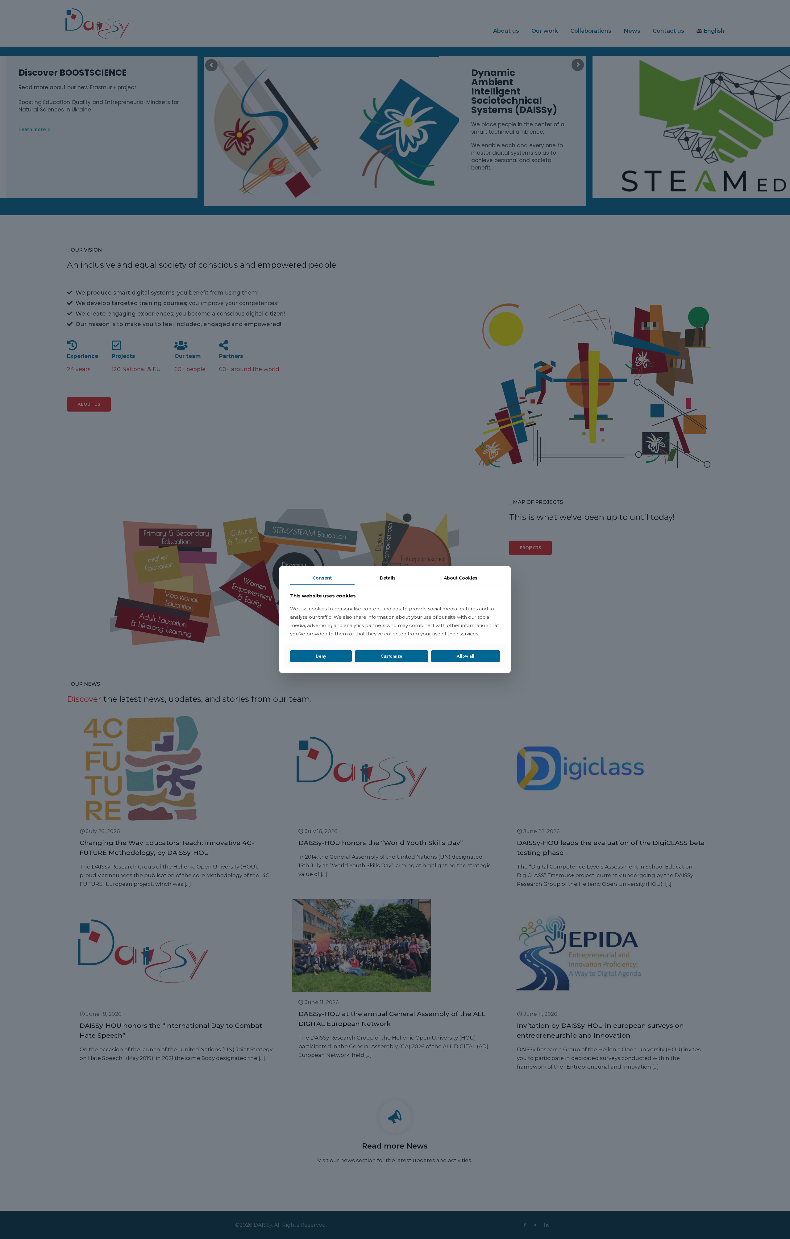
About (460, 577)
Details (388, 577)
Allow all (465, 656)
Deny (321, 656)
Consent (322, 577)
